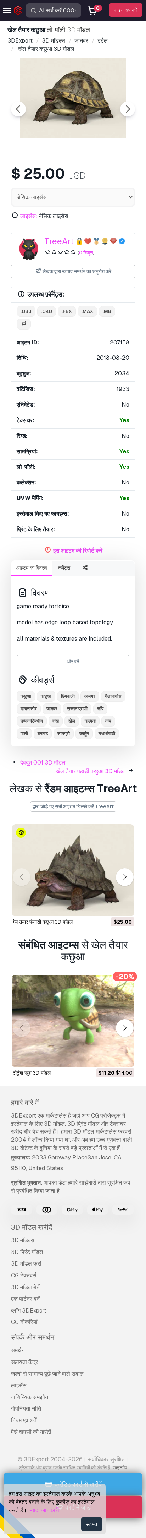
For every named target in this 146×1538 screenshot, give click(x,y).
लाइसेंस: (29, 216)
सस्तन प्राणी (77, 709)
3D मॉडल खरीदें (31, 1227)
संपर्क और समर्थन (32, 1337)
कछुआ (26, 696)
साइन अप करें (125, 10)
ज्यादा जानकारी (43, 1510)
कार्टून (84, 733)
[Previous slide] (18, 109)
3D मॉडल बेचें (25, 1287)
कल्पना (90, 721)
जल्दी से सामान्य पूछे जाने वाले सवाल (47, 1373)
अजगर (89, 696)
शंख (55, 721)
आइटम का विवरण (31, 568)
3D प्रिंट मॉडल (27, 1252)
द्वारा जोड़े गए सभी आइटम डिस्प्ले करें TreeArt (73, 806)
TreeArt (59, 241)
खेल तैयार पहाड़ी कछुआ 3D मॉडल (91, 771)
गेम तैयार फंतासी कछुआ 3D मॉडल (43, 922)
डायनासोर (29, 709)
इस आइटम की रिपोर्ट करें (77, 550)
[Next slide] (127, 109)
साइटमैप (120, 1467)
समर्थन (18, 1350)
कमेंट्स (64, 568)
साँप (100, 709)
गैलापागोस (113, 696)
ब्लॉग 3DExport (28, 1310)
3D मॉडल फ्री (26, 1263)
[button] (124, 877)
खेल (71, 721)
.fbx (67, 311)
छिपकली (68, 696)
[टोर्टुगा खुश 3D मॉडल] (73, 1021)
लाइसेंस (19, 1385)
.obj (26, 311)
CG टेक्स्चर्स (23, 1275)
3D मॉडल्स (22, 1240)
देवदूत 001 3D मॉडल (43, 762)
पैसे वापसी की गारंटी (31, 1432)
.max (87, 311)
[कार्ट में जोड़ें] (109, 906)
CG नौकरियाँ (24, 1322)
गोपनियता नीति (26, 1408)
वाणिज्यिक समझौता (30, 1397)
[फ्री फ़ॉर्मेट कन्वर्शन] (23, 324)
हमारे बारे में (25, 1102)
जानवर (51, 709)
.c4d (46, 311)
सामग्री (63, 733)
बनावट (43, 733)
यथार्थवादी (107, 733)
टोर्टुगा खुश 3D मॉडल (32, 1073)
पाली (24, 733)
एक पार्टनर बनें (25, 1299)
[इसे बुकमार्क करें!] (124, 906)
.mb (107, 311)
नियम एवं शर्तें (23, 1420)
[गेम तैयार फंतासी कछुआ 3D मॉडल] (73, 870)
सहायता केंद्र (24, 1362)
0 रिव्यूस (86, 253)
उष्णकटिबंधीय (32, 721)
